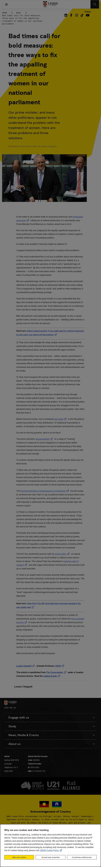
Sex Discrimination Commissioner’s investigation (45, 490)
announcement (45, 439)
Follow (88, 12)
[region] (50, 845)
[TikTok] (82, 15)
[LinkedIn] (66, 15)
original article (52, 676)
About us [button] (14, 744)
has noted (60, 419)
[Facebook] (71, 15)
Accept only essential (50, 857)
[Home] (50, 4)
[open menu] (6, 4)
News (18, 12)
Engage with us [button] (18, 717)
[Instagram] (76, 15)
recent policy (62, 553)
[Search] (94, 4)
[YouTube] (87, 15)
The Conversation (56, 672)
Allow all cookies (19, 857)
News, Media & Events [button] (23, 735)
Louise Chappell (26, 665)
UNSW (4, 12)
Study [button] (12, 726)
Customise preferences (82, 857)
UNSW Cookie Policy (51, 850)
